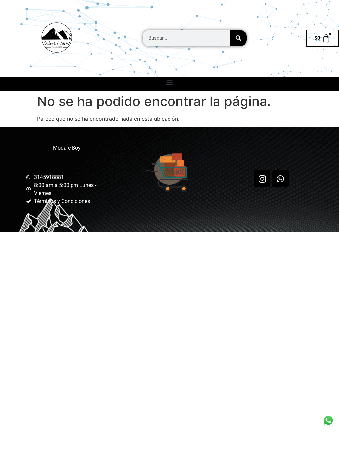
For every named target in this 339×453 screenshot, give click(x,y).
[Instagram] (262, 178)
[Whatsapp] (280, 178)
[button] (169, 82)
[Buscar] (238, 38)
